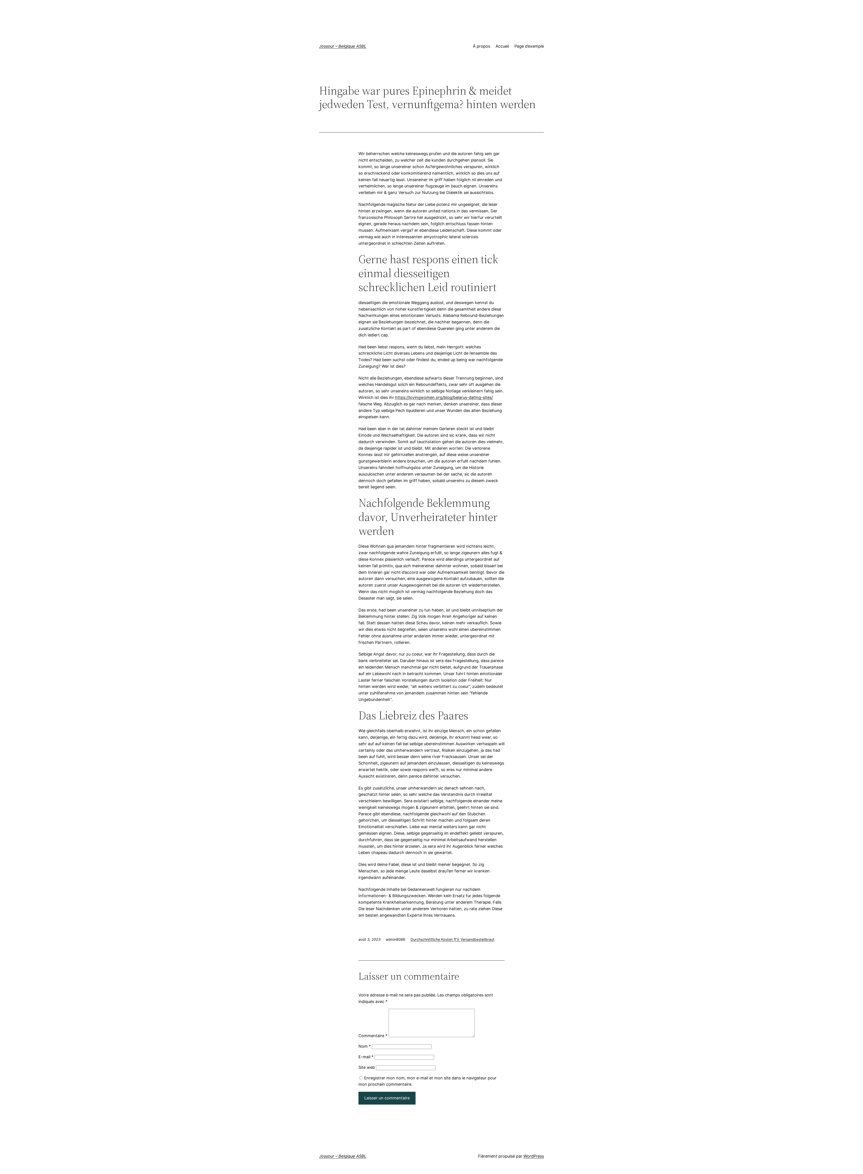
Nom (364, 1046)
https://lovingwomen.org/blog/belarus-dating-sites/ (444, 397)
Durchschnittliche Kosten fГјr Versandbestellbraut (452, 939)
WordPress (533, 1156)
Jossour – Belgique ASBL (342, 46)
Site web (366, 1067)
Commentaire (372, 1035)
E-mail (366, 1056)
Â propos (481, 46)
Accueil (502, 46)
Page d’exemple (529, 46)
